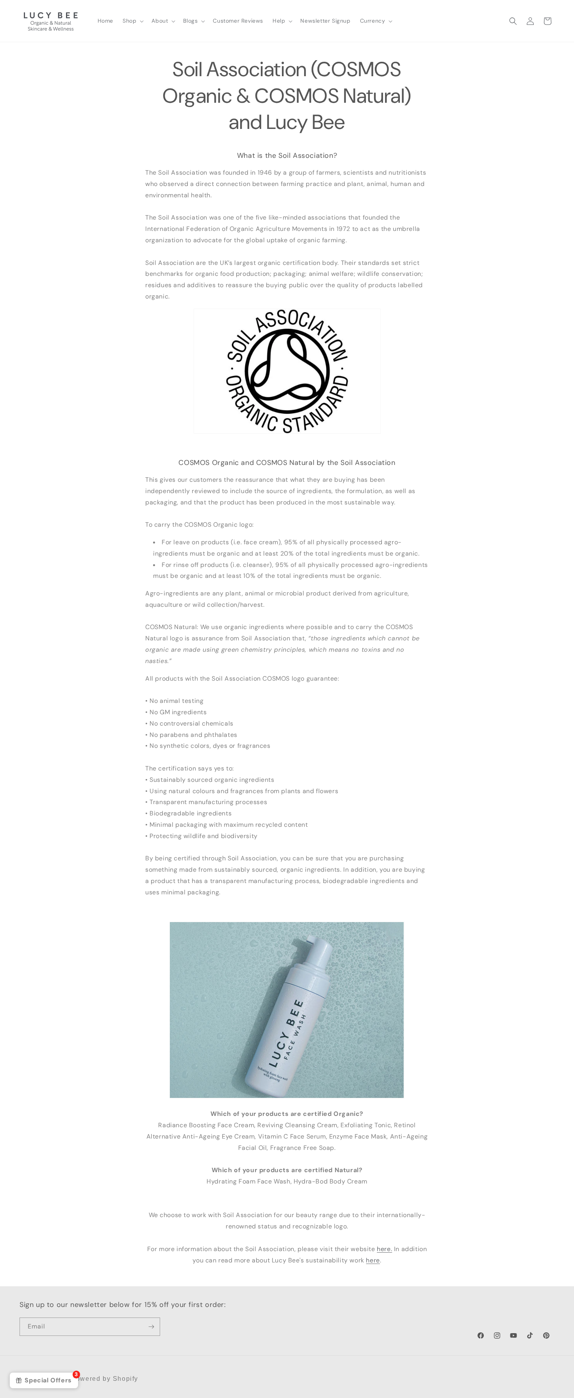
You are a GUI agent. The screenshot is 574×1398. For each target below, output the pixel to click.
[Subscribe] (151, 1327)
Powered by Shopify (104, 1378)
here (373, 1260)
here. (384, 1249)
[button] (132, 21)
